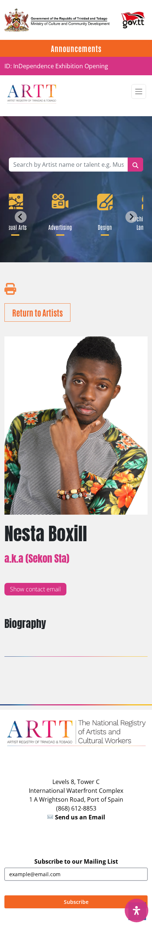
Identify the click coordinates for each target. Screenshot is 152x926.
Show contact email (35, 589)
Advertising (58, 227)
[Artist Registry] (31, 93)
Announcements (76, 48)
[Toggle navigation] (138, 91)
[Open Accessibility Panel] (136, 910)
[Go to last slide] (21, 217)
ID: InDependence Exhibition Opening (56, 66)
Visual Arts (14, 227)
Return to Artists (37, 312)
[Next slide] (131, 217)
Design (104, 227)
